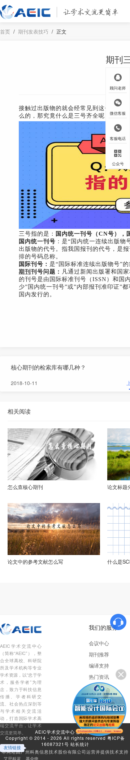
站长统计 (79, 744)
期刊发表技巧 (33, 31)
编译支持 (99, 665)
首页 (5, 31)
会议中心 (99, 643)
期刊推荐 (99, 654)
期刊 (25, 271)
